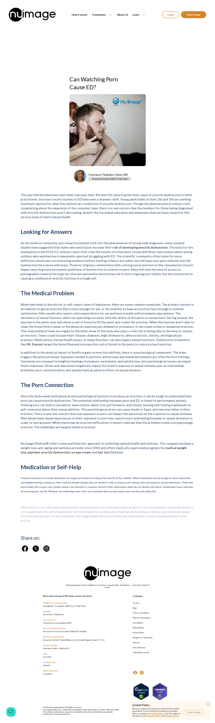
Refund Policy (138, 627)
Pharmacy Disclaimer (142, 618)
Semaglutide (48, 606)
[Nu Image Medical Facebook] (135, 672)
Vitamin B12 (64, 648)
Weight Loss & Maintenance (55, 603)
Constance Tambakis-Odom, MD (108, 174)
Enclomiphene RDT (64, 623)
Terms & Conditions (141, 613)
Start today (194, 14)
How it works (79, 14)
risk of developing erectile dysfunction (140, 247)
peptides (34, 452)
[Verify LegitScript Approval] (141, 691)
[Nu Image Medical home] (32, 15)
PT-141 (102, 640)
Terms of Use (172, 716)
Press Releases (139, 647)
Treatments (99, 14)
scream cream (81, 452)
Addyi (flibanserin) (68, 640)
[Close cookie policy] (208, 704)
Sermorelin (48, 614)
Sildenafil (74, 631)
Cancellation (138, 623)
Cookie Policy (157, 713)
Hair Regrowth (49, 662)
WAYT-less (71, 606)
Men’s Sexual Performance (54, 628)
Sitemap (136, 642)
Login (170, 14)
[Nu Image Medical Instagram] (141, 672)
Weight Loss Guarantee (143, 637)
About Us (122, 14)
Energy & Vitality (50, 645)
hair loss (104, 452)
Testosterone (49, 620)
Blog (134, 608)
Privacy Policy (138, 632)
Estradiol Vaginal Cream (87, 640)
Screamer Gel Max (51, 640)
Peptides (47, 611)
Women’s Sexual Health (53, 637)
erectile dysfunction (55, 452)
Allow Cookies (194, 712)
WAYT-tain (81, 606)
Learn (136, 14)
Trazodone (47, 674)
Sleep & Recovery (50, 671)
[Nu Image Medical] (25, 548)
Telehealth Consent (141, 652)
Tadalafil (82, 631)
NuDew (46, 665)
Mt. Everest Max (62, 631)
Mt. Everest (34, 344)
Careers (136, 603)
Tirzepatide (59, 606)
